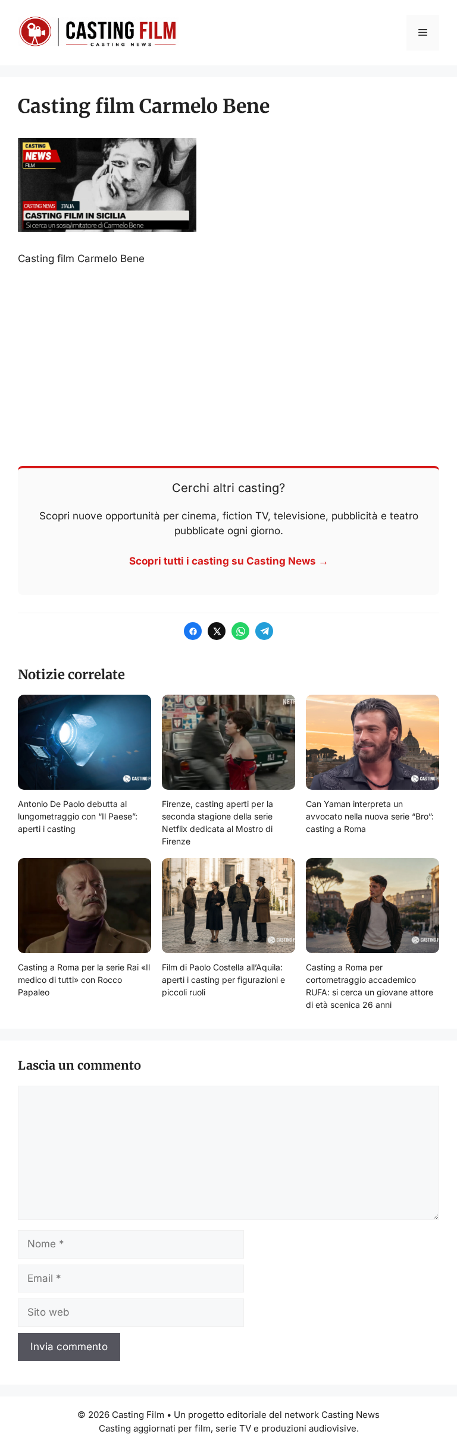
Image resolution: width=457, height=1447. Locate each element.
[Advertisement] (228, 365)
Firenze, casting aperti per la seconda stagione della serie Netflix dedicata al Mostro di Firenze (217, 822)
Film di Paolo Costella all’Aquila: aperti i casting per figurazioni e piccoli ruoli (223, 979)
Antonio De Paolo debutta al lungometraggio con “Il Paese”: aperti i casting (77, 816)
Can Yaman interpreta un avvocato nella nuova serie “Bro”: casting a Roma (370, 816)
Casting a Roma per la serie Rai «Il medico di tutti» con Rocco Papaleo (84, 979)
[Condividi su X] (217, 631)
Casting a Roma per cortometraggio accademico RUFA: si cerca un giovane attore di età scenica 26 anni (369, 986)
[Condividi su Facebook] (193, 631)
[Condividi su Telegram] (264, 631)
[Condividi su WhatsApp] (240, 631)
